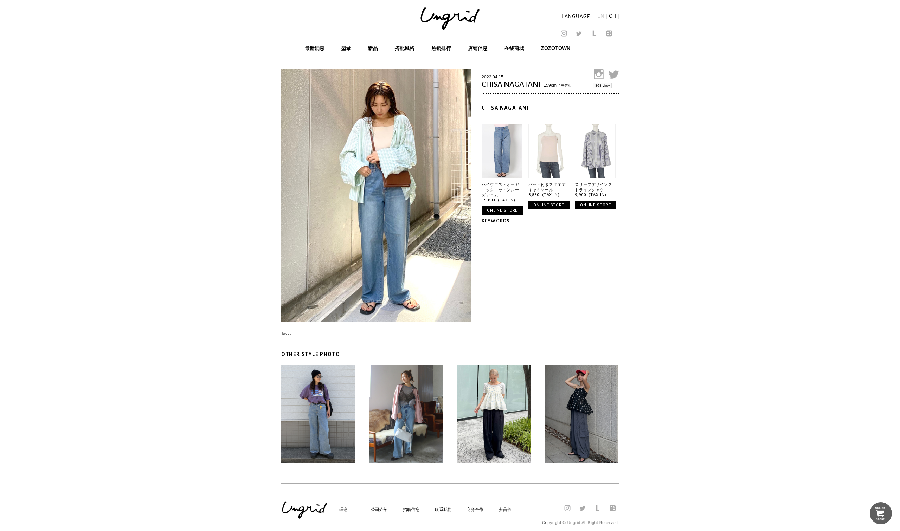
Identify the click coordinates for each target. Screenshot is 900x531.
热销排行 (441, 48)
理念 (343, 509)
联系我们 (443, 509)
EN (600, 16)
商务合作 (475, 509)
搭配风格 (404, 48)
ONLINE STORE (502, 210)
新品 (373, 48)
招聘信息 (411, 509)
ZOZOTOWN (555, 48)
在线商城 (514, 48)
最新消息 (314, 48)
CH (612, 16)
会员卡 (505, 509)
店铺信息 (478, 48)
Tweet (286, 333)
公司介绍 (379, 509)
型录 (346, 48)
